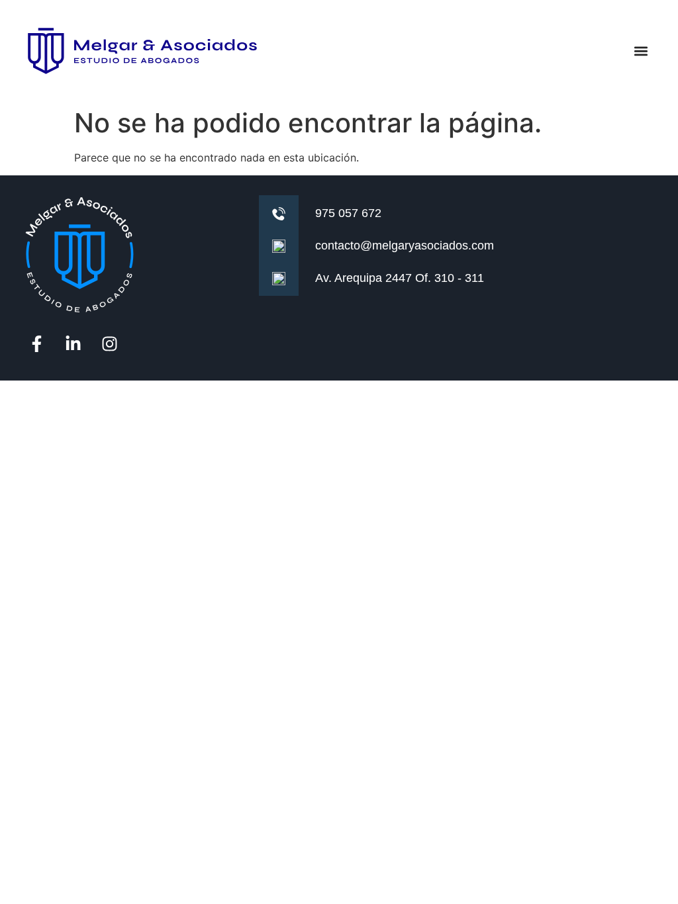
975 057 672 (348, 213)
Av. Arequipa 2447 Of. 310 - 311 (399, 278)
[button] (641, 51)
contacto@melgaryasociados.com (404, 245)
